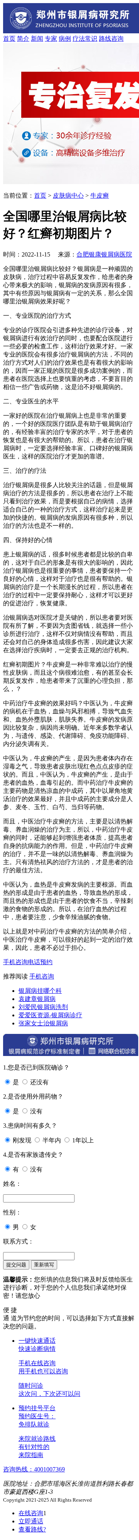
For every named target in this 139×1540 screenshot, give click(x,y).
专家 (51, 38)
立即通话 (31, 1521)
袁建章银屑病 (37, 999)
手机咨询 (15, 962)
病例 (65, 38)
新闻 (37, 38)
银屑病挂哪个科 (40, 990)
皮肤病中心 (68, 195)
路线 (105, 38)
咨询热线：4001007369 (34, 1469)
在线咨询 (31, 1513)
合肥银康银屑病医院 (104, 254)
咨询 (117, 38)
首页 (9, 38)
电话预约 (40, 962)
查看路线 (32, 1529)
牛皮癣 (99, 195)
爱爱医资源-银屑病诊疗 (50, 1015)
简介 (23, 38)
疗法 (79, 38)
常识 (91, 38)
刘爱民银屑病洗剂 (43, 1007)
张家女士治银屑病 (43, 1023)
